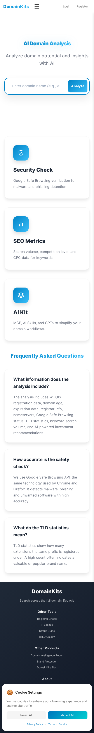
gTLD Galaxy (47, 636)
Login (66, 6)
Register (82, 6)
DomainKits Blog (47, 667)
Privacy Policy (35, 724)
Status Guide (47, 630)
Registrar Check (47, 618)
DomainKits (16, 6)
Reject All (26, 715)
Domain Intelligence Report (47, 655)
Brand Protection (47, 661)
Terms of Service (57, 724)
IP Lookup (47, 624)
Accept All (67, 715)
